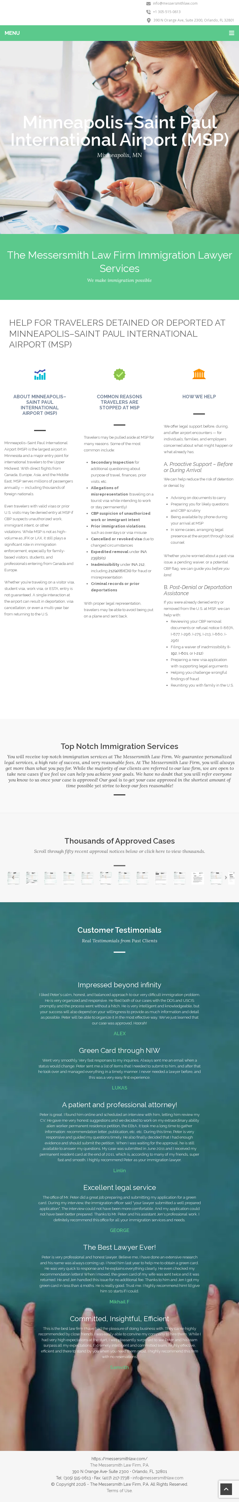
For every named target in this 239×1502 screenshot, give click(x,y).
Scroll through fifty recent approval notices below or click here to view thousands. (119, 851)
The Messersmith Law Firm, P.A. (119, 1465)
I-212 (198, 653)
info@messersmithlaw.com (158, 1478)
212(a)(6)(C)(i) (119, 571)
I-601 (183, 653)
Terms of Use (119, 1490)
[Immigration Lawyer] (76, 12)
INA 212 (138, 564)
